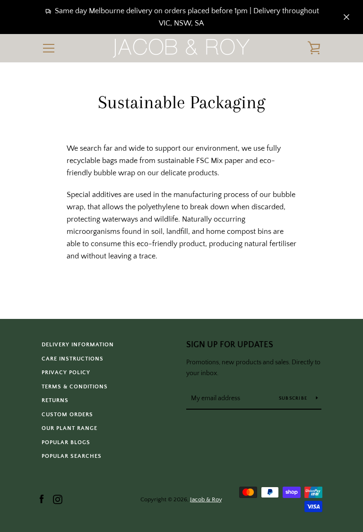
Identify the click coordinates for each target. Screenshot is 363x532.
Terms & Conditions (75, 387)
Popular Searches (72, 456)
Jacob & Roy (206, 499)
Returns (55, 400)
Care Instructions (73, 359)
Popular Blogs (66, 442)
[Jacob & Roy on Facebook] (41, 499)
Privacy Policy (66, 372)
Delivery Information (78, 345)
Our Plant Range (69, 428)
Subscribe (294, 398)
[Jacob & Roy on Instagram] (57, 499)
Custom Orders (67, 415)
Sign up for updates (229, 345)
